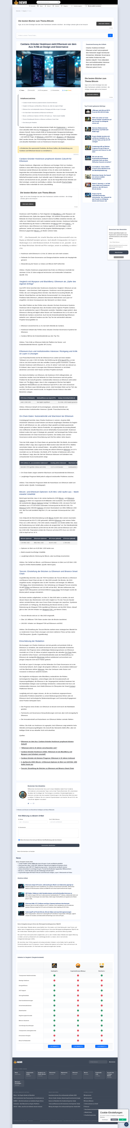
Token (25, 585)
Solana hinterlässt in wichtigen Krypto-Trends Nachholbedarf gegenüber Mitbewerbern (44, 869)
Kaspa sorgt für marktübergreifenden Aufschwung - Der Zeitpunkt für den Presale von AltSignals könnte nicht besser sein (101, 197)
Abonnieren (112, 1062)
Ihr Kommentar (22, 827)
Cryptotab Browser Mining (77, 971)
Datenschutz (88, 1098)
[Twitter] (28, 803)
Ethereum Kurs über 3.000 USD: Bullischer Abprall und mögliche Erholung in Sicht (42, 865)
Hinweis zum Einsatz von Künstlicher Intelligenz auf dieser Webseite (35, 809)
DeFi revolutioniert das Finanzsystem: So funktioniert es (29, 1098)
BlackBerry (57, 214)
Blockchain (71, 137)
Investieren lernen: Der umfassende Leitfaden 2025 (63, 1095)
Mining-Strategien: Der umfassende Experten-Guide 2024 (64, 1106)
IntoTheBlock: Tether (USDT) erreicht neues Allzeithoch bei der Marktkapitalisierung (101, 168)
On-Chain (68, 652)
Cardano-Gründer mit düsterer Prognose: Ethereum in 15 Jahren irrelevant (48, 758)
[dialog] (113, 1115)
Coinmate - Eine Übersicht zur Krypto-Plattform (26, 1103)
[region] (65, 1006)
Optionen (22, 500)
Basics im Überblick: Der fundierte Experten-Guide (62, 1101)
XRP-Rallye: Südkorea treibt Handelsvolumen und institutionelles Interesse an (48, 893)
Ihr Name (20, 819)
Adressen (67, 449)
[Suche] (58, 2)
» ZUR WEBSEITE (54, 1046)
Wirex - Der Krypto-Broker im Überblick (24, 1095)
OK (122, 1119)
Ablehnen (114, 1119)
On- (27, 134)
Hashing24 (54, 971)
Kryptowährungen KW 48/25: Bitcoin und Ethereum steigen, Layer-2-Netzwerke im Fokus (45, 872)
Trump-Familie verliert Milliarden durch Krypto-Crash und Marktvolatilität (40, 863)
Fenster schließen (119, 257)
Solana (67, 223)
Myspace (60, 137)
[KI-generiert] (54, 964)
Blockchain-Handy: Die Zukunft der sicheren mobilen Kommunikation (101, 177)
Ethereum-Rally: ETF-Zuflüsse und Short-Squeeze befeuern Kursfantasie (47, 903)
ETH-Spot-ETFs (63, 360)
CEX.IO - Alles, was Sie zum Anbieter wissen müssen (28, 1106)
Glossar (87, 1106)
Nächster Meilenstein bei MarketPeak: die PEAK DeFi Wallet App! (100, 129)
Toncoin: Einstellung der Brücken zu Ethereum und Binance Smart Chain (47, 768)
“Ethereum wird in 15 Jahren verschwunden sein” (39, 748)
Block (32, 382)
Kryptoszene (60, 127)
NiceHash (101, 971)
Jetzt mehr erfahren (104, 23)
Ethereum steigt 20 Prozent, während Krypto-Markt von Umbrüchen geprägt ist (49, 885)
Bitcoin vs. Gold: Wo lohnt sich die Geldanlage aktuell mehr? (36, 870)
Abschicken (119, 252)
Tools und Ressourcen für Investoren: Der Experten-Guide (64, 1103)
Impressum (88, 1095)
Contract (72, 686)
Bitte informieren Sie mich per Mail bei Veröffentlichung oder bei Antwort (41, 840)
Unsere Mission (89, 1101)
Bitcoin (55, 223)
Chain (31, 134)
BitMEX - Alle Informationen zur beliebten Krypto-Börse (28, 1101)
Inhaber (27, 587)
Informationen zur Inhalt (91, 1103)
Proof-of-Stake (67, 182)
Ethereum (45, 130)
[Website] (31, 803)
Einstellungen (105, 1119)
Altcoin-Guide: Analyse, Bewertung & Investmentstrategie (64, 1098)
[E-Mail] (33, 803)
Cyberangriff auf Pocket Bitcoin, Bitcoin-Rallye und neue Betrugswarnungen (48, 912)
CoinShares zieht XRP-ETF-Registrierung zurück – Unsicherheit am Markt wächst (42, 867)
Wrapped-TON (47, 609)
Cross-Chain (55, 590)
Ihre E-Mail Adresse (54, 819)
